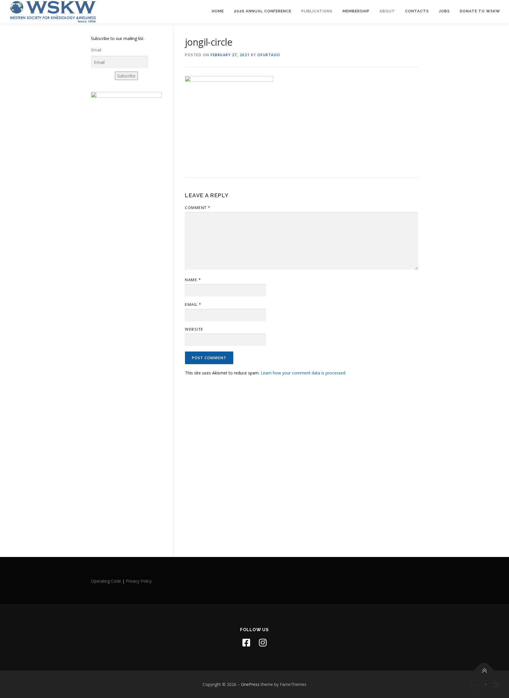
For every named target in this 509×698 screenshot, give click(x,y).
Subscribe (126, 76)
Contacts (417, 11)
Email (193, 304)
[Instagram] (262, 642)
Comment (198, 207)
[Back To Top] (484, 670)
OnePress (250, 684)
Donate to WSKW (480, 11)
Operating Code (106, 581)
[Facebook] (246, 642)
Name (193, 279)
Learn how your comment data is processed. (303, 373)
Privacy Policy (139, 581)
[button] (475, 684)
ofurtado (268, 54)
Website (194, 329)
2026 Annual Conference (262, 11)
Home (218, 11)
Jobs (444, 11)
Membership (356, 11)
